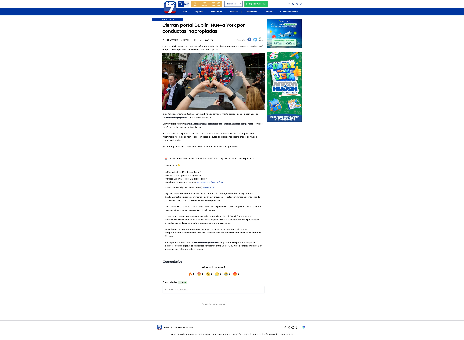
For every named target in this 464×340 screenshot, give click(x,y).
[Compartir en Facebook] (249, 39)
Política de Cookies (286, 334)
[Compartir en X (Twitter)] (255, 40)
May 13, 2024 (208, 187)
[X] (289, 327)
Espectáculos (216, 11)
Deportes (199, 11)
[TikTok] (296, 327)
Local (185, 11)
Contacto (269, 11)
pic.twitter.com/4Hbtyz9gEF (209, 182)
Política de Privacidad (271, 334)
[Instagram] (292, 327)
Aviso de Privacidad (184, 327)
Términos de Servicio (256, 334)
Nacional (234, 11)
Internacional (251, 11)
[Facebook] (285, 327)
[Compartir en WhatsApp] (261, 39)
